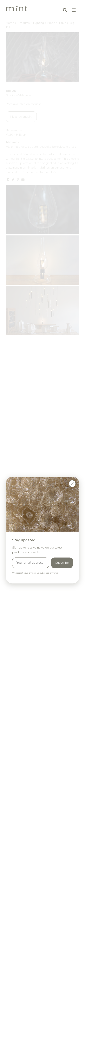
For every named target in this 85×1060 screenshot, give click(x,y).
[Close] (72, 483)
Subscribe (62, 563)
